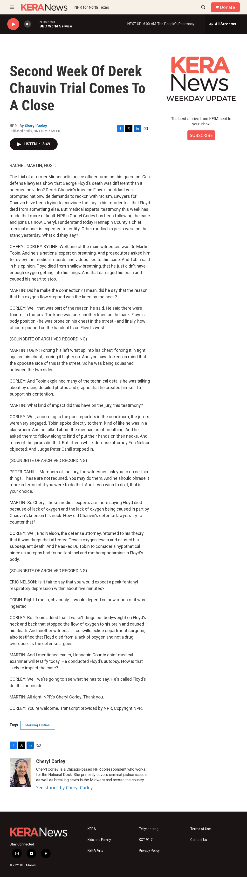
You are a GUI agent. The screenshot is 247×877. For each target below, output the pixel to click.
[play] (13, 24)
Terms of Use (200, 829)
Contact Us (198, 840)
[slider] (35, 23)
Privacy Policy (149, 850)
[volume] (28, 24)
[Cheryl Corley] (20, 772)
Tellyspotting (148, 829)
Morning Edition (37, 725)
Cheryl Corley (36, 125)
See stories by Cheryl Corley (64, 787)
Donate (227, 7)
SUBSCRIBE (201, 135)
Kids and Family (99, 840)
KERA (92, 829)
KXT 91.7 (145, 840)
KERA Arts (95, 850)
